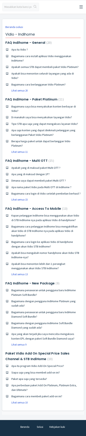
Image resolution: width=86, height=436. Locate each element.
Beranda (24, 427)
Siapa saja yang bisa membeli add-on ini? (35, 372)
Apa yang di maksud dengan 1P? (30, 174)
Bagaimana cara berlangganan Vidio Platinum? (38, 84)
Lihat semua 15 (19, 199)
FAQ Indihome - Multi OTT (29, 160)
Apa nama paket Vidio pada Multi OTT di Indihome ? (41, 187)
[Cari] (35, 7)
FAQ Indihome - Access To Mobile (35, 208)
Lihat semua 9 (18, 344)
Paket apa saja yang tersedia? (29, 379)
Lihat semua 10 (19, 402)
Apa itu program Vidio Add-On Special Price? (37, 366)
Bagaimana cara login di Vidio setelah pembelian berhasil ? (46, 193)
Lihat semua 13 (19, 274)
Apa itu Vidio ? (19, 49)
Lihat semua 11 (19, 152)
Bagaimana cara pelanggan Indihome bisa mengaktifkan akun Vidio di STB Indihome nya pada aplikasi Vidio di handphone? (44, 231)
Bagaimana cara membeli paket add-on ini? (36, 396)
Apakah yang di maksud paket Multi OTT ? (35, 168)
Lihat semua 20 (19, 90)
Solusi (40, 427)
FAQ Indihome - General (28, 42)
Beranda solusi (14, 27)
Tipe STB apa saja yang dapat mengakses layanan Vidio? (44, 124)
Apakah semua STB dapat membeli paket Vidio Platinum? (45, 67)
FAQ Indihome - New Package (31, 283)
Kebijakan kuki (57, 427)
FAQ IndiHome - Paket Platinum (34, 99)
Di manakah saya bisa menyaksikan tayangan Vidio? (41, 117)
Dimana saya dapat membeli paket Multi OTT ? (38, 180)
